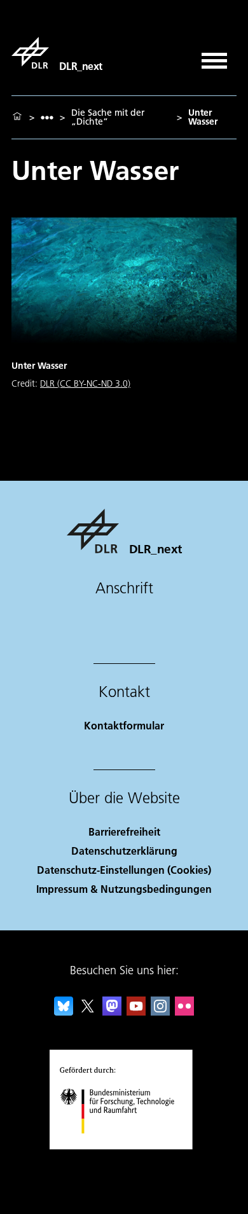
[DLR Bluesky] (63, 1011)
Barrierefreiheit (124, 831)
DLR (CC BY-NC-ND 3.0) (85, 383)
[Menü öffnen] (214, 56)
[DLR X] (87, 1011)
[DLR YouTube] (136, 1011)
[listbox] (47, 117)
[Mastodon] (111, 1011)
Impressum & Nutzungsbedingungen (124, 888)
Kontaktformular (124, 725)
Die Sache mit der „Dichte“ (107, 117)
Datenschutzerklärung (124, 850)
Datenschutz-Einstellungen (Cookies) (124, 869)
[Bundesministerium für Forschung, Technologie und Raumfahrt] (124, 1146)
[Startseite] (17, 117)
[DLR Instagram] (160, 1011)
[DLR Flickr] (184, 1011)
